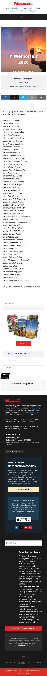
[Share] (5, 97)
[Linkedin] (23, 97)
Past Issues (27, 8)
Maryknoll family (29, 412)
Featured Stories (17, 86)
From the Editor (12, 8)
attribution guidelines (24, 645)
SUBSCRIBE (23, 343)
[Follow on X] (21, 527)
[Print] (41, 97)
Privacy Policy (12, 452)
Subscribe (22, 489)
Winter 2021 (31, 86)
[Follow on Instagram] (30, 527)
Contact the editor (12, 442)
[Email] (32, 97)
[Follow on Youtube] (26, 527)
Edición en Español (29, 11)
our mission (33, 408)
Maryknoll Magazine (24, 79)
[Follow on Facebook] (16, 527)
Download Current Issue (22, 628)
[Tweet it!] (14, 97)
